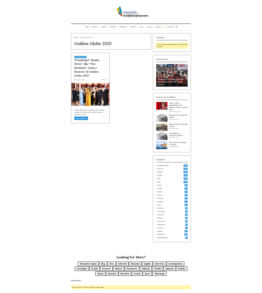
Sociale (149, 27)
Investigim (161, 211)
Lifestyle (160, 218)
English (158, 27)
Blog (159, 178)
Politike (94, 27)
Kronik (159, 188)
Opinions (160, 234)
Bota (141, 27)
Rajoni (159, 185)
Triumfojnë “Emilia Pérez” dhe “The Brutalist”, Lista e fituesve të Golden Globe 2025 (86, 67)
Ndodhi (103, 27)
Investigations (162, 238)
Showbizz (160, 208)
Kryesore (160, 169)
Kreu (77, 37)
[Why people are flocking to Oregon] (161, 145)
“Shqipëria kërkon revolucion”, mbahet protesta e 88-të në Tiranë (171, 81)
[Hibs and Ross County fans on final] (161, 118)
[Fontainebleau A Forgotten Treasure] (161, 136)
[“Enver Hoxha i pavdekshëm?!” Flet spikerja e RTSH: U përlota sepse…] (161, 106)
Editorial (160, 198)
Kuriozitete (161, 221)
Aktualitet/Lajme (80, 57)
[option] (172, 75)
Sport (159, 205)
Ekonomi (112, 27)
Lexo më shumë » (81, 118)
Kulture (133, 27)
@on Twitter (76, 281)
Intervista (122, 27)
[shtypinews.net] (131, 11)
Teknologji (161, 224)
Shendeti (160, 228)
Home (87, 27)
